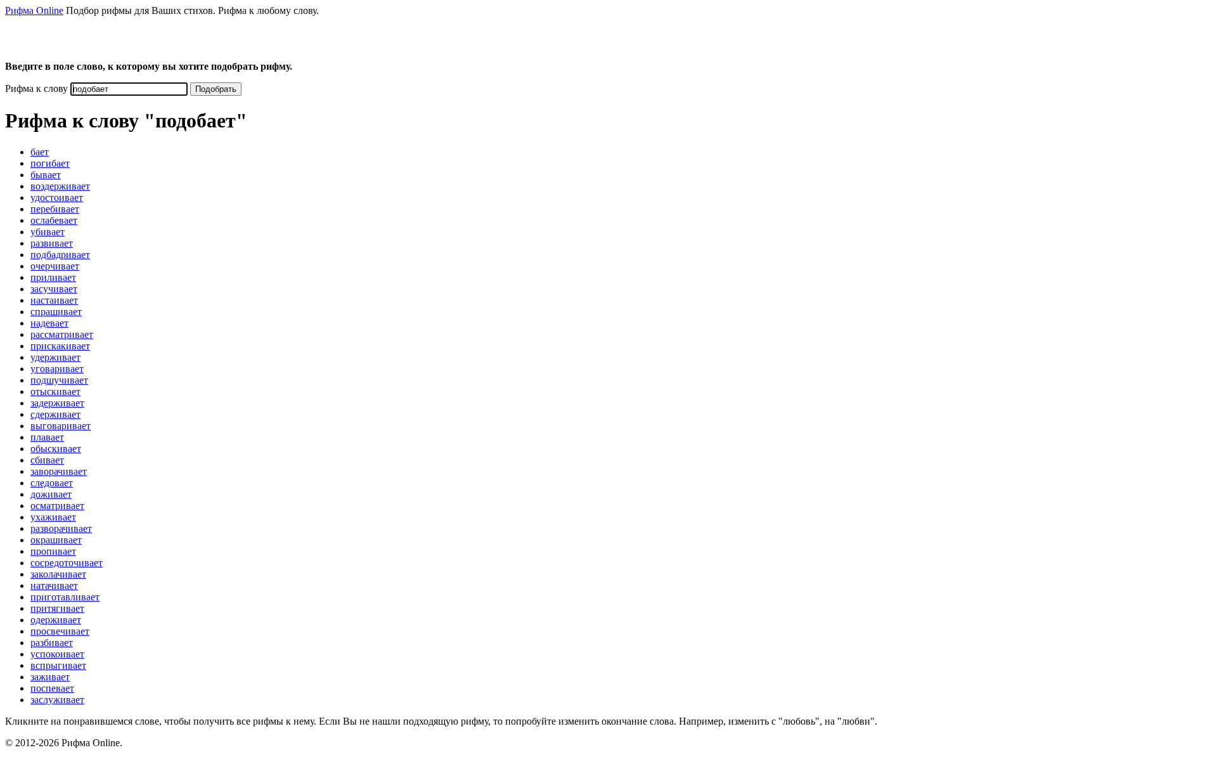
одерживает (55, 619)
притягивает (57, 608)
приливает (53, 277)
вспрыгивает (58, 665)
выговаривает (60, 425)
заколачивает (58, 574)
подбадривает (60, 254)
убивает (47, 231)
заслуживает (57, 699)
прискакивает (60, 345)
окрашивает (56, 539)
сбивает (47, 460)
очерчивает (54, 266)
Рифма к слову (36, 88)
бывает (45, 174)
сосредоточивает (66, 562)
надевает (49, 323)
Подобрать (215, 89)
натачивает (54, 585)
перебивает (54, 209)
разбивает (51, 642)
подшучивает (59, 380)
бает (39, 151)
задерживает (57, 403)
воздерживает (60, 186)
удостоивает (56, 197)
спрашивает (56, 311)
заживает (50, 676)
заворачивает (58, 471)
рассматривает (61, 334)
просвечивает (59, 631)
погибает (50, 163)
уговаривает (57, 368)
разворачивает (61, 528)
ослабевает (53, 220)
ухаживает (53, 517)
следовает (51, 482)
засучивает (53, 288)
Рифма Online (34, 10)
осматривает (57, 505)
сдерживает (55, 414)
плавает (47, 437)
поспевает (52, 688)
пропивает (53, 551)
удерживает (55, 357)
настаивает (54, 300)
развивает (51, 243)
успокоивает (57, 654)
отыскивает (55, 391)
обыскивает (55, 448)
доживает (51, 494)
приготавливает (65, 597)
